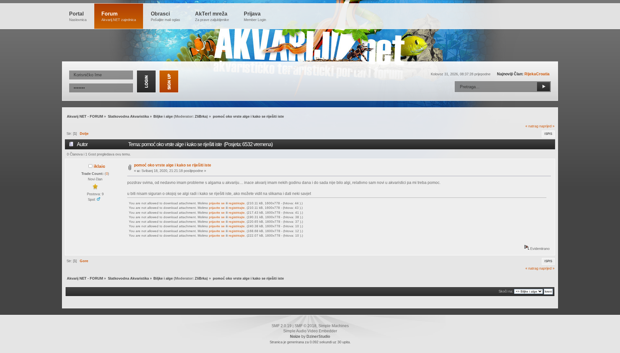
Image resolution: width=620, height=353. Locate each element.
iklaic (99, 166)
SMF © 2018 (305, 326)
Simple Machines (333, 326)
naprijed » (546, 126)
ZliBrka (201, 116)
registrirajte (237, 203)
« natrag (531, 126)
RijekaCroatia (537, 74)
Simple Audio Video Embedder (310, 331)
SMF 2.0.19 (282, 326)
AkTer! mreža (212, 16)
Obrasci (165, 16)
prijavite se (217, 203)
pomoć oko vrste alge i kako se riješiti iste (172, 165)
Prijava (255, 16)
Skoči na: (506, 291)
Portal (78, 16)
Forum (118, 16)
